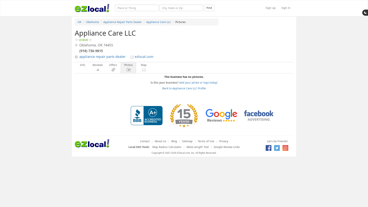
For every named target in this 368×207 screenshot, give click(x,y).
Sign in (285, 8)
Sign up (271, 8)
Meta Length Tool (197, 147)
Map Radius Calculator (167, 147)
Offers (113, 65)
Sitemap (187, 141)
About (160, 141)
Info (82, 65)
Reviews (98, 65)
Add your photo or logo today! (198, 82)
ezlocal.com (144, 56)
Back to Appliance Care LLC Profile (184, 88)
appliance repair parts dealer (102, 56)
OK (79, 22)
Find (209, 8)
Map (144, 65)
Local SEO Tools (138, 147)
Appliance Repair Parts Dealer (122, 22)
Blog (174, 141)
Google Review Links (227, 147)
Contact (145, 141)
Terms (206, 141)
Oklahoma (92, 22)
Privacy (223, 141)
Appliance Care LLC (158, 22)
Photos (128, 65)
